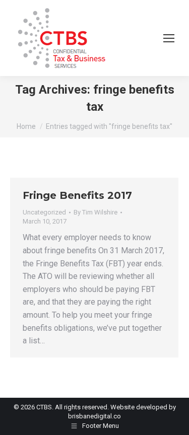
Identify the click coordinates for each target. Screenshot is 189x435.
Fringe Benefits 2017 (77, 195)
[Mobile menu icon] (169, 38)
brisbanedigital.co (94, 416)
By (95, 212)
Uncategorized (44, 212)
